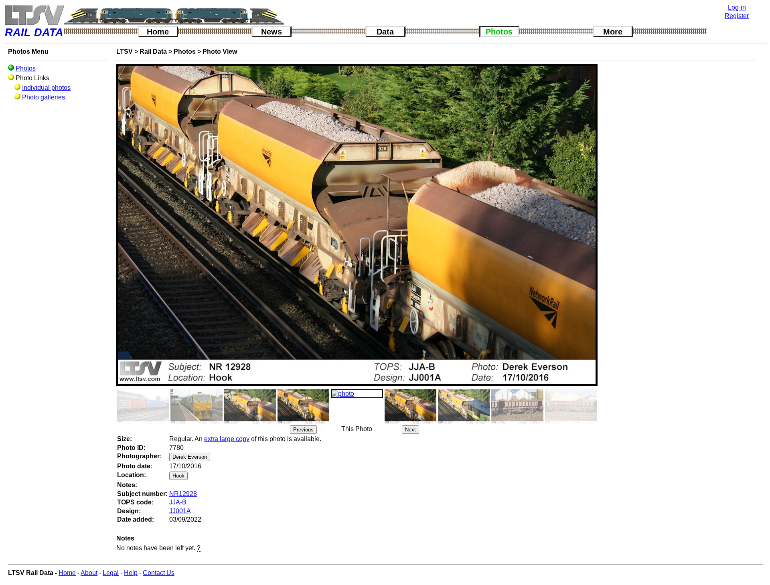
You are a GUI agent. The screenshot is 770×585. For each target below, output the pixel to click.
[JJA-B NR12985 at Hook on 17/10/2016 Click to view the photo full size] (464, 406)
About (89, 572)
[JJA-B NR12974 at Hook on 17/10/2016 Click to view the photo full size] (250, 406)
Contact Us (158, 572)
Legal (111, 572)
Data (385, 31)
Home (158, 31)
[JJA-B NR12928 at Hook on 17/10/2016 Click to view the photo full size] (357, 393)
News (271, 31)
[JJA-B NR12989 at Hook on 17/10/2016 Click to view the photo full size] (410, 406)
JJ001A (180, 511)
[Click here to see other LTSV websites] (34, 15)
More (612, 31)
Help (131, 572)
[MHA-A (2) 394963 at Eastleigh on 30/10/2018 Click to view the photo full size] (517, 406)
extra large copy (226, 438)
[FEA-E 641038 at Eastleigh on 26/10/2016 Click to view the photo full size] (143, 406)
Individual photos (46, 87)
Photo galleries (43, 97)
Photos (499, 31)
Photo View (220, 51)
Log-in (737, 7)
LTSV (124, 51)
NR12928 (183, 493)
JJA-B (177, 502)
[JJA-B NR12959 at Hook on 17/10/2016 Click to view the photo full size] (303, 406)
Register (737, 15)
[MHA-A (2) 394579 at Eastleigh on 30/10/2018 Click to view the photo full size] (571, 406)
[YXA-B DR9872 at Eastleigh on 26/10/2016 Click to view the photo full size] (196, 406)
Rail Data (153, 51)
